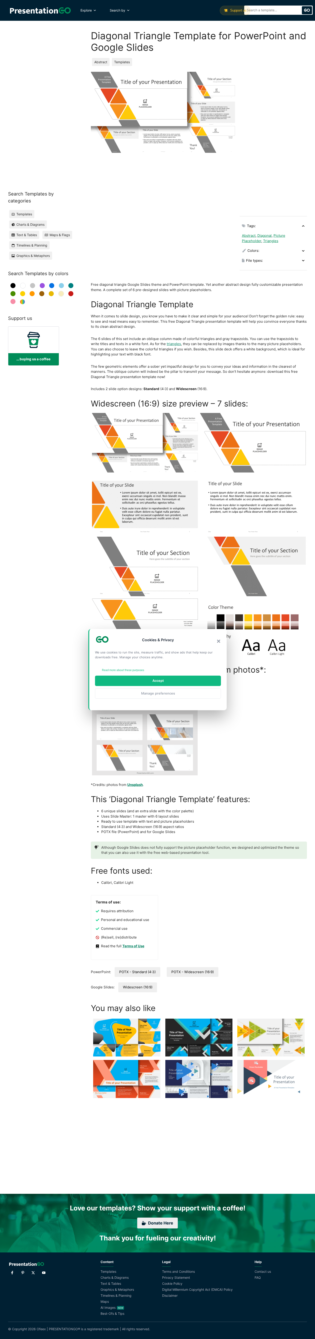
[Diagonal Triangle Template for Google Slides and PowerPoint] (145, 442)
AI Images (108, 1307)
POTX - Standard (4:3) (137, 972)
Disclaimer (170, 1295)
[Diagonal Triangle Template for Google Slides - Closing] (145, 628)
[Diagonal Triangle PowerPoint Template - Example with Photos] (145, 727)
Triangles (270, 241)
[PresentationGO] (40, 10)
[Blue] (51, 285)
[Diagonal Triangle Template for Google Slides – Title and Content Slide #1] (145, 504)
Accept (158, 681)
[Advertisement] (273, 141)
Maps (105, 1301)
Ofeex (41, 1329)
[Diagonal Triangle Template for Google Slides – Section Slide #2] (253, 566)
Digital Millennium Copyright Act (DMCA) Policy (197, 1289)
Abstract (100, 62)
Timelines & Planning (116, 1295)
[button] (218, 641)
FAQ (258, 1277)
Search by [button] (117, 10)
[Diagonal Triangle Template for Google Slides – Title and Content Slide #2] (253, 504)
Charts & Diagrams (115, 1277)
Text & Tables (111, 1283)
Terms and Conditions (178, 1271)
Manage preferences (158, 693)
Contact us (263, 1271)
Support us (238, 10)
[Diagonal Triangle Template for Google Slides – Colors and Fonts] (253, 628)
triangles (174, 344)
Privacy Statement (176, 1277)
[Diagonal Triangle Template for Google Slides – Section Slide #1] (145, 566)
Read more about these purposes (123, 670)
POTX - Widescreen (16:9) (192, 972)
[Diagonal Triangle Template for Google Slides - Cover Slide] (253, 442)
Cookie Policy (172, 1283)
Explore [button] (86, 10)
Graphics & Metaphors (117, 1289)
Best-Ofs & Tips (112, 1313)
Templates (122, 62)
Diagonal (264, 235)
